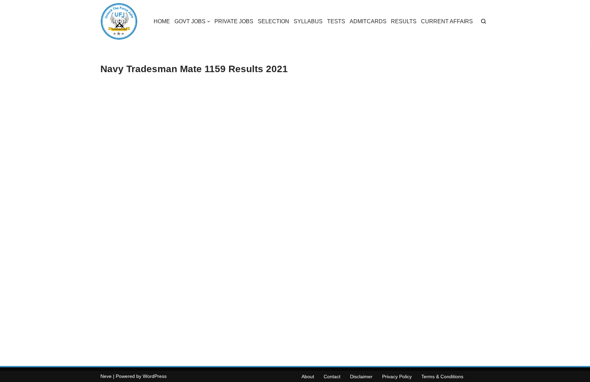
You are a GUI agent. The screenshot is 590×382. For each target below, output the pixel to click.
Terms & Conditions (442, 376)
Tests (336, 21)
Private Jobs (233, 21)
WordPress (155, 376)
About (307, 376)
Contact (332, 376)
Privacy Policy (397, 376)
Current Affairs (447, 21)
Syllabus (308, 21)
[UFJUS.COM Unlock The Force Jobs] (119, 21)
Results (404, 21)
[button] (208, 21)
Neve (106, 376)
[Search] (483, 21)
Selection (273, 21)
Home (162, 21)
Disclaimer (361, 376)
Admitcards (368, 21)
